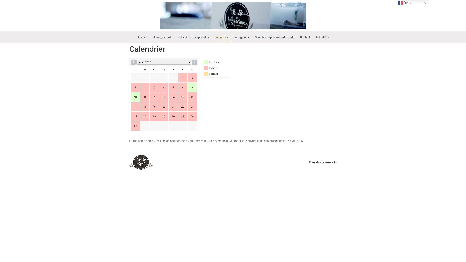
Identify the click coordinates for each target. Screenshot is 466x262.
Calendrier (221, 37)
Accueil (142, 37)
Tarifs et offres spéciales (192, 37)
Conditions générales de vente (275, 37)
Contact (305, 37)
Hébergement (162, 37)
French (407, 2)
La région (240, 37)
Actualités (322, 37)
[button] (241, 37)
